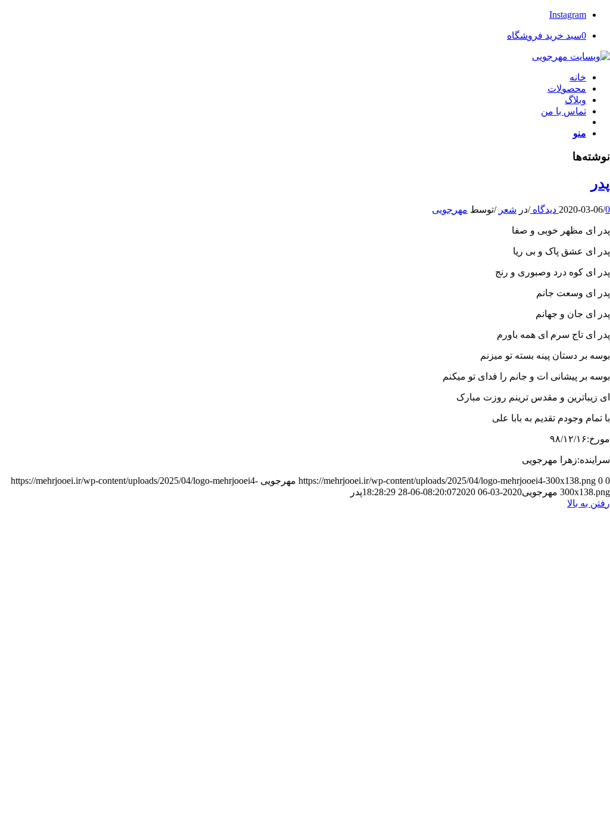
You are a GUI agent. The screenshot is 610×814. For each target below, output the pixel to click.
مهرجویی (450, 209)
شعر (507, 209)
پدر (600, 183)
